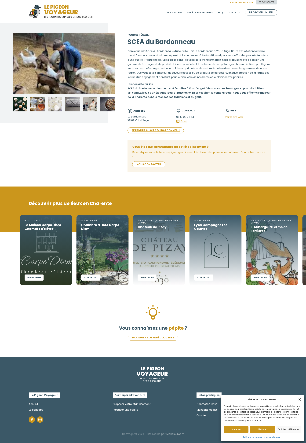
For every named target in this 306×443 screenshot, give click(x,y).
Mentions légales (272, 437)
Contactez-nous (207, 404)
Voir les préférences (288, 429)
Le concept (174, 12)
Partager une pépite (125, 410)
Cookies (201, 415)
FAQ (220, 12)
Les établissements (200, 12)
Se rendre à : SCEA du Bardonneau (156, 130)
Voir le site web (234, 117)
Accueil (33, 404)
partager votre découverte (153, 337)
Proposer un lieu (261, 12)
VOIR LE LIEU (22, 277)
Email (183, 121)
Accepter (236, 429)
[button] (299, 399)
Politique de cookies (252, 437)
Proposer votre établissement (132, 404)
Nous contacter (148, 164)
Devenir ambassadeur (241, 2)
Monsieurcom (175, 434)
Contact (234, 12)
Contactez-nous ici (253, 152)
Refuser (262, 429)
